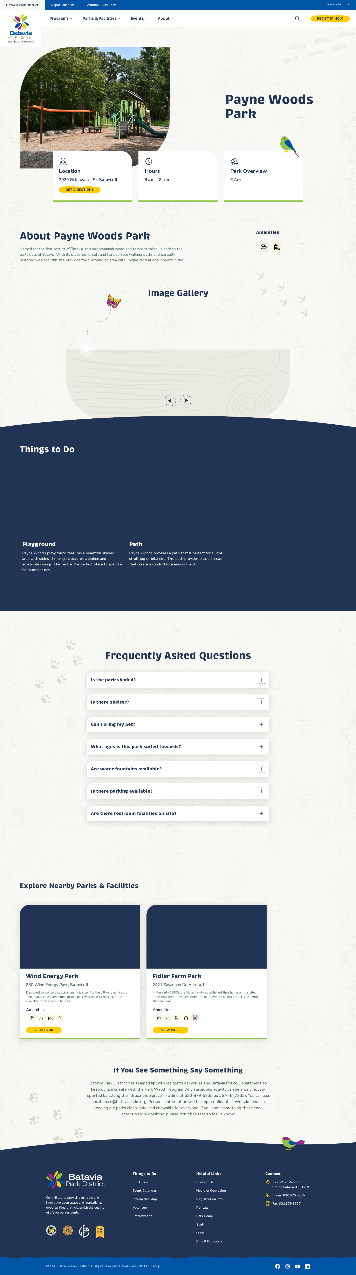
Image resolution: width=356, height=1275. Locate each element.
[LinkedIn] (307, 1266)
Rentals (202, 1207)
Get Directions (80, 190)
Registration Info (209, 1199)
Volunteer (140, 1207)
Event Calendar (144, 1190)
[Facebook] (277, 1266)
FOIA (200, 1233)
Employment (142, 1216)
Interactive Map (145, 1199)
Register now (330, 18)
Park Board (204, 1216)
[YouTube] (297, 1266)
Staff (200, 1224)
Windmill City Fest (101, 5)
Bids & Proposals (209, 1241)
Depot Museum (62, 5)
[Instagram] (287, 1266)
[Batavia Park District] (20, 28)
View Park (43, 1030)
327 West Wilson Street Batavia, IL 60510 (290, 1184)
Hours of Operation (211, 1190)
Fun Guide (140, 1182)
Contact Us (205, 1182)
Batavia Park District (22, 5)
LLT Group (152, 1266)
